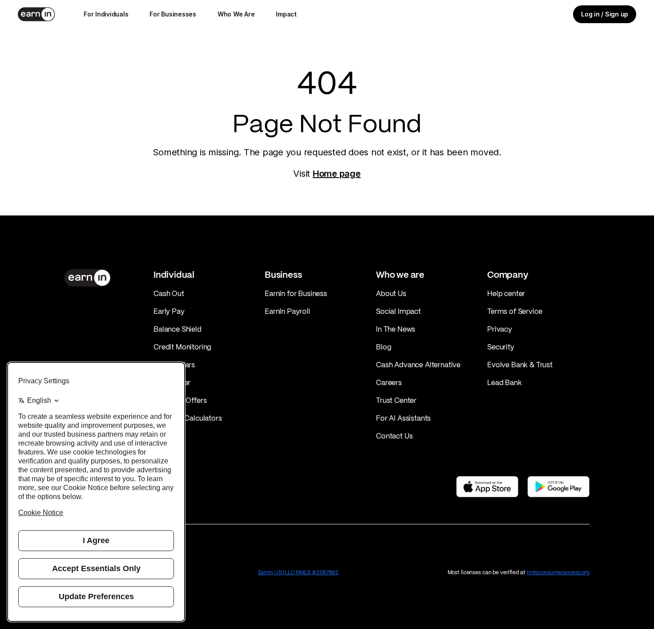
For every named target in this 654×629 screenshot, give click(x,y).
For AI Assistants (403, 418)
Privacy (499, 329)
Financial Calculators (187, 418)
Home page (337, 173)
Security (500, 347)
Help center (506, 293)
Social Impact (398, 311)
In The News (395, 329)
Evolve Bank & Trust (520, 364)
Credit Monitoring (182, 347)
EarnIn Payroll (287, 311)
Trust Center (396, 400)
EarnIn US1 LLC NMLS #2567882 (298, 572)
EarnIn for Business (296, 293)
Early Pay (169, 311)
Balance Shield (177, 329)
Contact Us (394, 436)
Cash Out (168, 293)
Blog (383, 347)
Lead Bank (504, 382)
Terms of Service (514, 311)
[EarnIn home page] (36, 14)
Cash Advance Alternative (418, 364)
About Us (391, 293)
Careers (389, 382)
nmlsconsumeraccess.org (558, 572)
